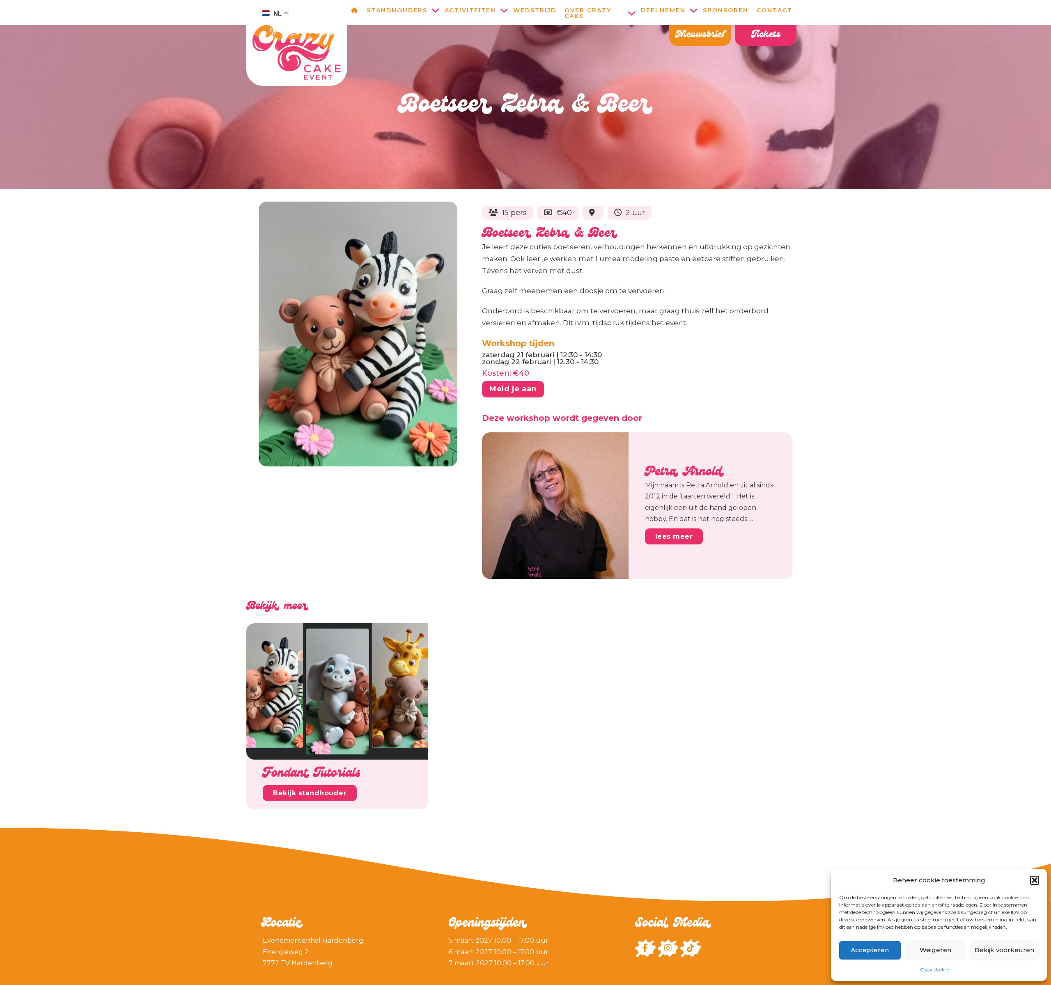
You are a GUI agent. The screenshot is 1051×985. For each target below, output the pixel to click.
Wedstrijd (534, 10)
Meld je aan (513, 388)
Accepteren (870, 950)
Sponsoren (725, 10)
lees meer (674, 536)
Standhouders (397, 10)
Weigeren (935, 950)
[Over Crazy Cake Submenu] (632, 13)
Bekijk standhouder (310, 793)
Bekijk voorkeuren (1004, 950)
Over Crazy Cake (588, 13)
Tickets (765, 35)
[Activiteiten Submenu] (504, 10)
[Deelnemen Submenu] (694, 10)
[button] (1034, 880)
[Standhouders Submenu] (436, 10)
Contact (774, 10)
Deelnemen (663, 10)
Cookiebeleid (935, 970)
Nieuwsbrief (700, 35)
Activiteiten (470, 10)
